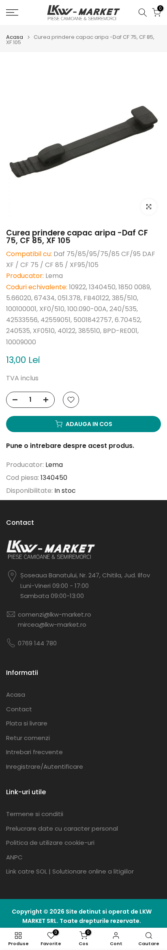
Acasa (14, 37)
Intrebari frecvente (34, 752)
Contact (19, 709)
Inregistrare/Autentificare (44, 766)
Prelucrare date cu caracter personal (62, 828)
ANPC (14, 857)
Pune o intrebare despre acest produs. (70, 445)
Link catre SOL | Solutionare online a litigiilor (70, 871)
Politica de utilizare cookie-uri (50, 842)
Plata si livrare (26, 723)
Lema (54, 464)
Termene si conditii (34, 814)
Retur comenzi (28, 738)
